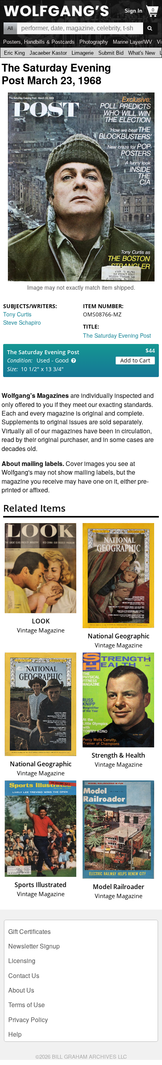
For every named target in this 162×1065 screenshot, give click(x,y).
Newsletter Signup (34, 945)
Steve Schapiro (22, 322)
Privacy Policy (28, 1019)
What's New (141, 53)
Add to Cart (135, 360)
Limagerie (83, 53)
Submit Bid (110, 53)
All (10, 28)
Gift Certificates (29, 931)
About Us (21, 990)
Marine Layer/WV (132, 42)
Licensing (21, 960)
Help (15, 1034)
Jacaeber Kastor (48, 53)
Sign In (133, 11)
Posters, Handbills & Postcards (39, 42)
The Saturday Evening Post (117, 335)
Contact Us (23, 975)
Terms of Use (26, 1004)
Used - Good (53, 360)
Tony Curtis (17, 314)
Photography (93, 42)
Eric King (14, 53)
